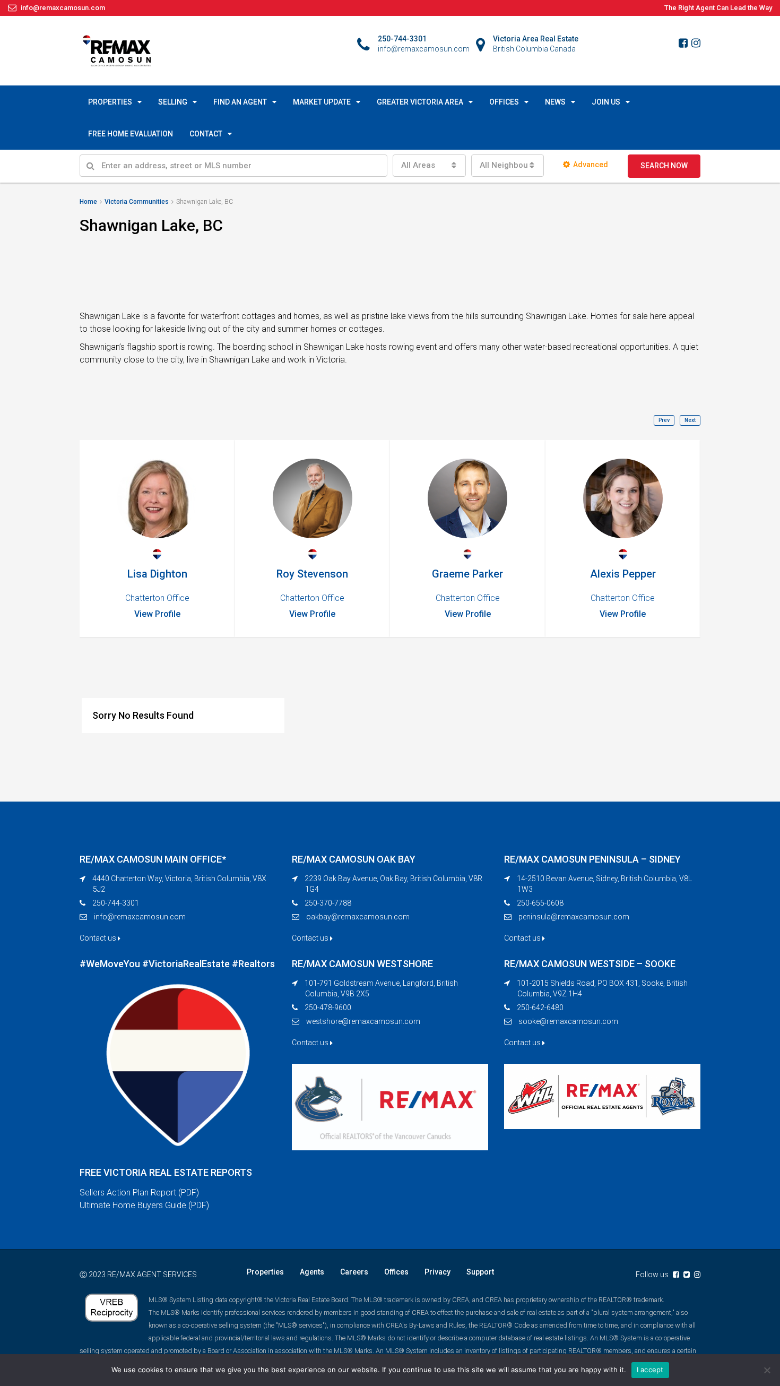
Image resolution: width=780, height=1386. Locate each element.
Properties (265, 1272)
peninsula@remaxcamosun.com (573, 916)
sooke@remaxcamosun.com (568, 1021)
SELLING (172, 102)
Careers (354, 1272)
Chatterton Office (164, 598)
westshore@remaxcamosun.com (363, 1021)
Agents (312, 1272)
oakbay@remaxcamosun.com (358, 916)
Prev (664, 420)
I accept (650, 1369)
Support (480, 1272)
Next (690, 420)
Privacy (437, 1272)
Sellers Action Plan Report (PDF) (139, 1192)
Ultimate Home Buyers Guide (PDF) (144, 1205)
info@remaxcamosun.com (140, 916)
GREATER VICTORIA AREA (420, 102)
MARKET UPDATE (322, 102)
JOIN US (606, 102)
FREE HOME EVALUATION (130, 134)
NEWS (555, 102)
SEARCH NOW (664, 165)
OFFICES (504, 102)
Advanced (590, 164)
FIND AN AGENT (240, 102)
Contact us (99, 938)
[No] (766, 1370)
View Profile (164, 614)
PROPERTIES (110, 102)
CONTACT (205, 134)
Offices (396, 1272)
